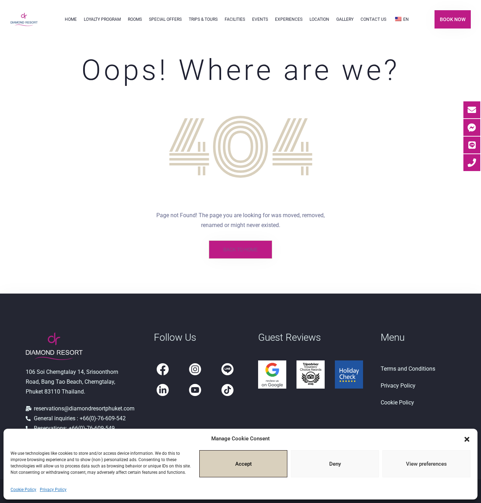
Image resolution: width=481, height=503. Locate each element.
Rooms (135, 19)
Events (260, 19)
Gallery (345, 19)
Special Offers (165, 19)
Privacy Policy (53, 489)
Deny (335, 464)
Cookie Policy (23, 489)
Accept (243, 464)
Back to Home (240, 249)
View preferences (426, 464)
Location (319, 19)
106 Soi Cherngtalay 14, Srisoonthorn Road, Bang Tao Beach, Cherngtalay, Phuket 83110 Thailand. (72, 382)
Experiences (288, 19)
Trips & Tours (203, 19)
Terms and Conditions (408, 368)
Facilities (235, 19)
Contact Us (373, 19)
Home (71, 19)
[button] (466, 438)
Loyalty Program (102, 19)
